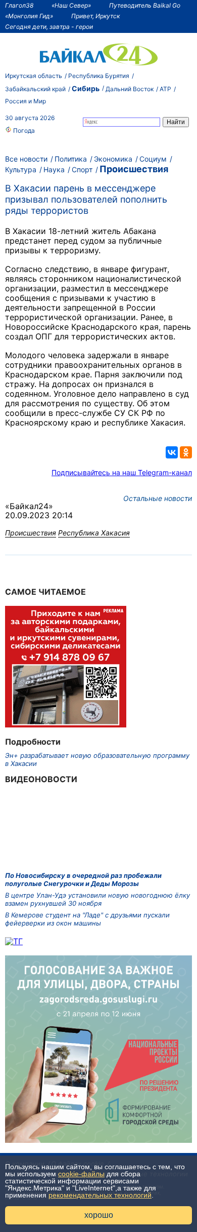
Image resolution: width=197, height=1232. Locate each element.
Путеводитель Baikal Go (144, 5)
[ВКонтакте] (172, 452)
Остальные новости (157, 498)
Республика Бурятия (98, 76)
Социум (153, 159)
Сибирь (86, 88)
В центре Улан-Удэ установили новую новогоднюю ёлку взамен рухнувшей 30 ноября (97, 899)
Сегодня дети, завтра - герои (49, 26)
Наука (54, 169)
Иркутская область (33, 76)
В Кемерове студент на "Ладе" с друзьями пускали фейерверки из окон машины (87, 919)
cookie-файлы (81, 1174)
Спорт (82, 169)
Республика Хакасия (94, 532)
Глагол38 (19, 5)
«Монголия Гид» (29, 16)
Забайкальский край (35, 89)
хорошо (98, 1215)
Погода (23, 130)
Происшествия (134, 169)
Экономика (113, 159)
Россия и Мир (25, 101)
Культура (20, 169)
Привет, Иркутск (95, 16)
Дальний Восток (130, 89)
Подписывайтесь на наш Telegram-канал (122, 472)
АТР (165, 89)
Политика (71, 159)
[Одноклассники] (186, 452)
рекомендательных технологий (100, 1195)
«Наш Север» (71, 5)
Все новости (26, 159)
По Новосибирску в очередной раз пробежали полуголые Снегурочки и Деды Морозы (83, 879)
